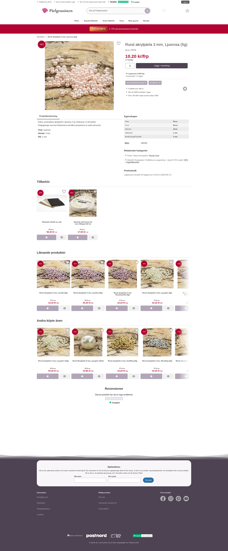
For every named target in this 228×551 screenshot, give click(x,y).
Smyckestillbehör (91, 21)
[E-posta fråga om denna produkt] (185, 89)
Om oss (102, 497)
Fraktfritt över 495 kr (45, 2)
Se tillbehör (154, 83)
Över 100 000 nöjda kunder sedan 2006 (93, 2)
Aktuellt (146, 21)
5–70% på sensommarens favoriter (115, 29)
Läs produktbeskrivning (135, 83)
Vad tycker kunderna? (108, 503)
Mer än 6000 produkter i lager (65, 2)
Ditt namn (77, 476)
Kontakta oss (42, 497)
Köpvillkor (41, 503)
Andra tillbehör (109, 21)
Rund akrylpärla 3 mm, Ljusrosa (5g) (62, 37)
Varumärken (104, 509)
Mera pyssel (133, 21)
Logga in (185, 2)
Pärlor (76, 21)
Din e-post (112, 476)
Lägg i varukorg (162, 65)
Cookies (40, 515)
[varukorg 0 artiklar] (187, 10)
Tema (121, 21)
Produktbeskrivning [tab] (48, 116)
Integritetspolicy (43, 509)
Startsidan (40, 37)
